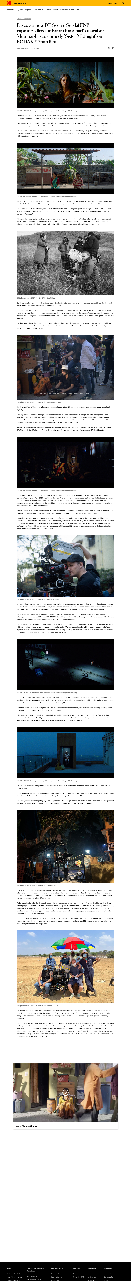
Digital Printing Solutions (15, 1274)
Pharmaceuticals (32, 1276)
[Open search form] (123, 3)
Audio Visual (92, 1277)
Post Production (56, 1277)
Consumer (92, 1268)
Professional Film (79, 1277)
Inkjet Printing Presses (14, 1277)
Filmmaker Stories (24, 19)
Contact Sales (112, 3)
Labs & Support (52, 9)
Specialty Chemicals (34, 1279)
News (79, 9)
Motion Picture (20, 3)
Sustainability (108, 1277)
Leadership (108, 1274)
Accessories (92, 1274)
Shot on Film (38, 9)
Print (9, 1268)
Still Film (76, 1268)
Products (10, 9)
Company (108, 1268)
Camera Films (56, 1274)
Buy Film (19, 9)
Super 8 (28, 9)
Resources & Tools (67, 9)
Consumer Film (78, 1274)
